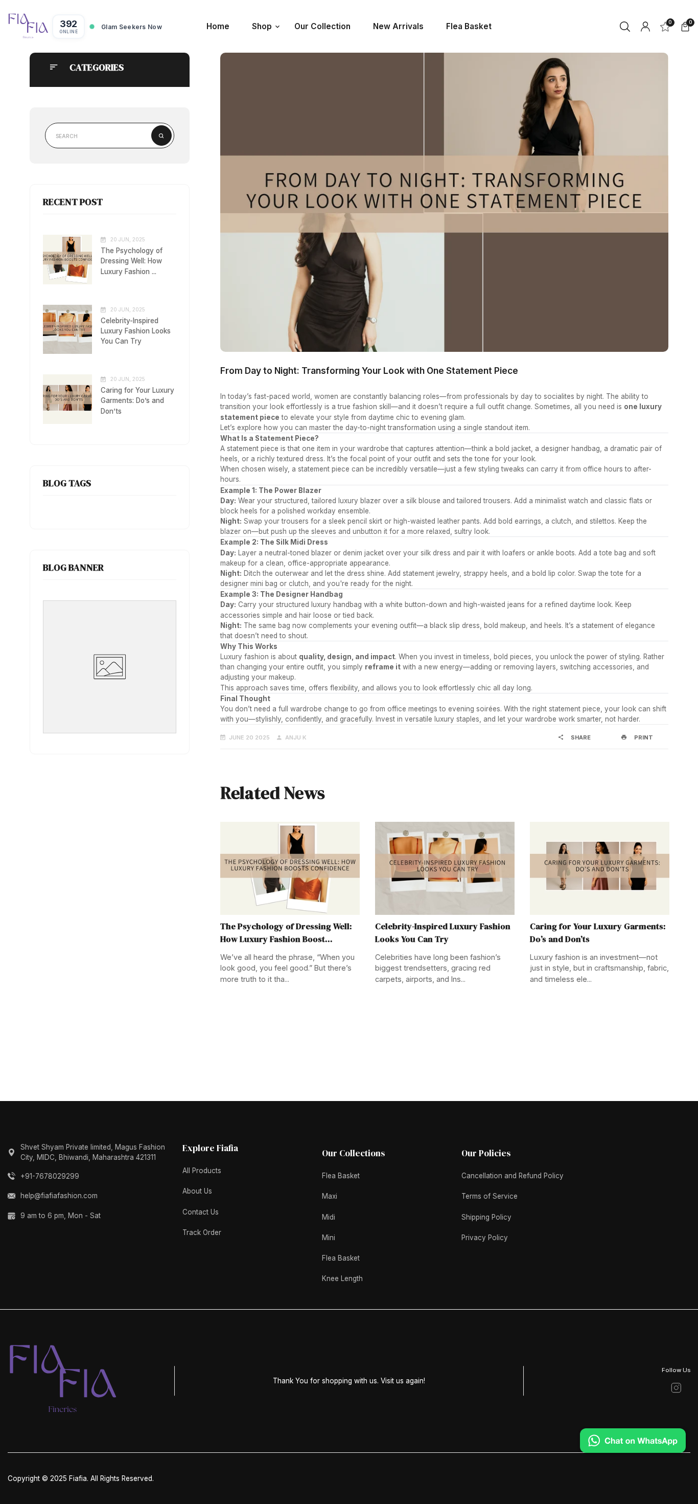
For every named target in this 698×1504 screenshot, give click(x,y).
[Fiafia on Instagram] (676, 1388)
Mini (328, 1237)
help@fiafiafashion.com (59, 1196)
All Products (201, 1170)
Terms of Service (489, 1196)
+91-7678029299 (49, 1176)
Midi (328, 1217)
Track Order (201, 1232)
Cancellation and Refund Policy (512, 1176)
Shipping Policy (486, 1217)
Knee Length (342, 1278)
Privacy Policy (484, 1237)
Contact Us (200, 1212)
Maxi (329, 1196)
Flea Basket (341, 1176)
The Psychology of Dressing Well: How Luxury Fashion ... (131, 260)
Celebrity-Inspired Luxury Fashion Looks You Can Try (136, 331)
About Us (197, 1191)
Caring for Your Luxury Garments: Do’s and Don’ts (137, 400)
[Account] (645, 26)
